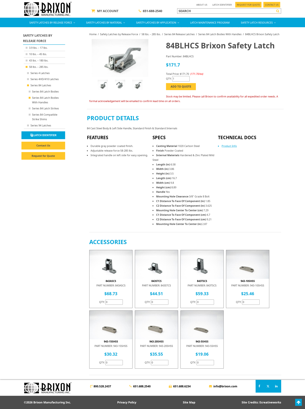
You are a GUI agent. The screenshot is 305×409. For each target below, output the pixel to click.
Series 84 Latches (40, 85)
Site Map (189, 402)
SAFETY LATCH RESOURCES (257, 22)
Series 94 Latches (40, 125)
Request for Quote (43, 155)
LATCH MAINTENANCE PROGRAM (210, 22)
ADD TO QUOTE (181, 86)
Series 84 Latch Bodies (45, 91)
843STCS (156, 281)
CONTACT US (272, 4)
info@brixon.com (225, 386)
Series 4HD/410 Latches (44, 79)
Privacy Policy (126, 402)
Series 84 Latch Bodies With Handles (220, 34)
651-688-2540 (152, 11)
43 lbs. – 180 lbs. (38, 60)
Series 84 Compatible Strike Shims (44, 117)
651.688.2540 (142, 386)
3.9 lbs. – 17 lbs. (38, 48)
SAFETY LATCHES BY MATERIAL (104, 22)
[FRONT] (120, 58)
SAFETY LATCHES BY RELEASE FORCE (50, 22)
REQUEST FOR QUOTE (248, 4)
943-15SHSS (111, 341)
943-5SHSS (202, 341)
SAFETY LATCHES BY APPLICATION (156, 22)
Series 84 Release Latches (179, 34)
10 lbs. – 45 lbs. (38, 54)
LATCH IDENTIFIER (222, 4)
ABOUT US (201, 4)
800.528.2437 (102, 386)
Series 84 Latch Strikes (45, 108)
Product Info (229, 146)
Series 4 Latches (40, 73)
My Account (108, 11)
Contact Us (43, 145)
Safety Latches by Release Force (119, 34)
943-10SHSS (248, 281)
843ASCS (111, 281)
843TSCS (202, 281)
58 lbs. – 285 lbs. (151, 34)
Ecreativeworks (270, 402)
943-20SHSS (156, 341)
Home (93, 34)
